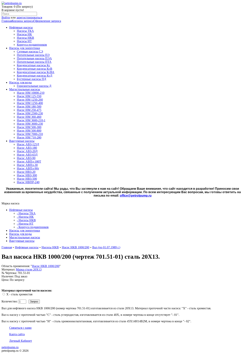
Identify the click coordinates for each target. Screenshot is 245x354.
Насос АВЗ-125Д (28, 144)
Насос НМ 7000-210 (30, 134)
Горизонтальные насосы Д (34, 85)
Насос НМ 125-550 (29, 96)
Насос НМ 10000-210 (30, 92)
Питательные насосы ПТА (34, 61)
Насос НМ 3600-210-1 (31, 120)
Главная (7, 21)
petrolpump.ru (10, 347)
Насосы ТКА (25, 30)
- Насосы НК (25, 216)
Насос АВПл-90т (28, 168)
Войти (6, 17)
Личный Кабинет (20, 340)
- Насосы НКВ (26, 220)
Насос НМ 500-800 (29, 130)
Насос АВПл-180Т (29, 161)
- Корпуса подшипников (33, 227)
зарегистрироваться (29, 17)
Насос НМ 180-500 (29, 106)
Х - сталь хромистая (19, 294)
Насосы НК (24, 34)
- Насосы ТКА (26, 213)
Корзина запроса (22, 21)
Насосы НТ (24, 41)
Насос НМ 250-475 (29, 110)
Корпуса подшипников (32, 44)
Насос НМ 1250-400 (30, 103)
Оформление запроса (47, 21)
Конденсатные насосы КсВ (34, 68)
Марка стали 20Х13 (29, 269)
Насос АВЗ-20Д (27, 151)
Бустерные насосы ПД (31, 79)
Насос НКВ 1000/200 (75, 247)
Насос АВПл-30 (27, 165)
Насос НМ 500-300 (29, 127)
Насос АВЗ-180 (27, 147)
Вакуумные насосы (21, 141)
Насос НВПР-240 (28, 182)
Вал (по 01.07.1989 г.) (106, 247)
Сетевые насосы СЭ (30, 51)
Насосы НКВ (25, 37)
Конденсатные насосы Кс (33, 65)
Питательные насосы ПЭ (33, 55)
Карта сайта (17, 334)
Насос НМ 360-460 (29, 116)
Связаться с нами (20, 327)
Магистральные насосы (24, 89)
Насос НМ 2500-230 (30, 113)
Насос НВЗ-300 (27, 175)
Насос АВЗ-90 (26, 158)
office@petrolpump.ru (136, 195)
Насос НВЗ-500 (27, 178)
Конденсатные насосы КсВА (35, 72)
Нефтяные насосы (21, 27)
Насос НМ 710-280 (29, 137)
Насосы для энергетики (24, 48)
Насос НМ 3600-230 (30, 123)
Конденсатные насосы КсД (34, 75)
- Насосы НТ (25, 223)
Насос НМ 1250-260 (30, 99)
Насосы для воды (20, 82)
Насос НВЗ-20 (26, 171)
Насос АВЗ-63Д (27, 154)
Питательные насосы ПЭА (34, 58)
